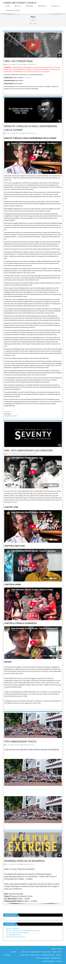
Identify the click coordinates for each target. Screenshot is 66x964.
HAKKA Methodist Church (19, 3)
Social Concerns (35, 955)
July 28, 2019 (8, 744)
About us (17, 6)
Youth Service (25, 952)
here (37, 88)
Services (29, 6)
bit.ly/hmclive (26, 77)
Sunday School (24, 955)
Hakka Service (57, 952)
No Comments (20, 64)
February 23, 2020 (9, 64)
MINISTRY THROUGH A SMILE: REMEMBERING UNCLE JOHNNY (23, 930)
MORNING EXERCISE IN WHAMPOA (24, 860)
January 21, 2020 (9, 133)
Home (8, 6)
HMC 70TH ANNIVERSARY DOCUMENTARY (28, 450)
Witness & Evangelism (43, 958)
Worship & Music (56, 958)
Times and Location (13, 10)
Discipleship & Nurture (48, 955)
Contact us (55, 6)
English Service (35, 952)
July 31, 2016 (8, 864)
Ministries (41, 6)
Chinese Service (46, 952)
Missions (58, 955)
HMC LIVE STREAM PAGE (18, 61)
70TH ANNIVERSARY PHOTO (20, 741)
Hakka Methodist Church (31, 64)
